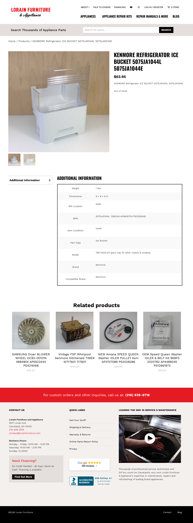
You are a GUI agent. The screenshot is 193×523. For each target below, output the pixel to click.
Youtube (131, 7)
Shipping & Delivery (80, 427)
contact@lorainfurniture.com (24, 433)
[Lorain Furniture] (31, 12)
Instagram (139, 7)
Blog (176, 16)
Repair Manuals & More (152, 16)
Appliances (88, 16)
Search (166, 29)
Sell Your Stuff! (77, 420)
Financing (120, 7)
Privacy (73, 449)
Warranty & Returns (79, 434)
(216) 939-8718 (137, 395)
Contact (167, 512)
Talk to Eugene (102, 7)
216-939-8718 (16, 429)
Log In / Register (153, 7)
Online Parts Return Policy (83, 441)
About (84, 7)
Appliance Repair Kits (117, 16)
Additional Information (24, 180)
